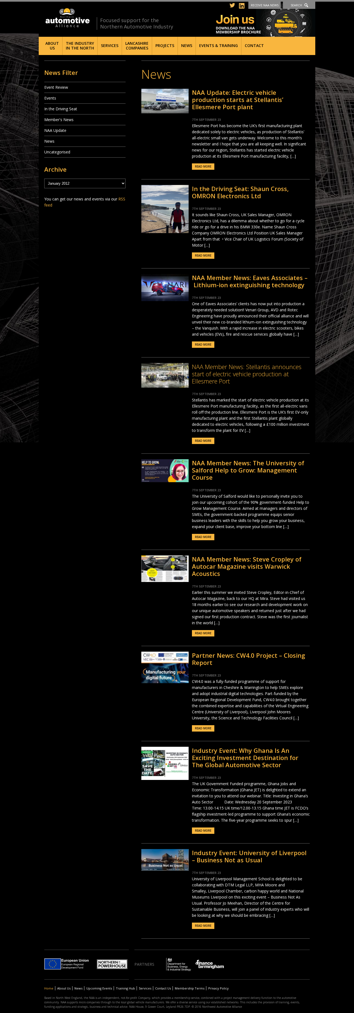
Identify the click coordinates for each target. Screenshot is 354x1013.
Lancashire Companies (137, 46)
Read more (203, 166)
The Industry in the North (80, 46)
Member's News (59, 119)
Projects (164, 45)
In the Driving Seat (60, 108)
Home (48, 988)
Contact (254, 45)
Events (50, 98)
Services (109, 45)
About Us (52, 46)
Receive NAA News (264, 5)
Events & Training (218, 45)
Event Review (56, 87)
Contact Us (163, 988)
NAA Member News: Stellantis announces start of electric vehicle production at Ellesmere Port (246, 373)
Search (296, 5)
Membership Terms (189, 988)
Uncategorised (57, 152)
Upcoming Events (99, 988)
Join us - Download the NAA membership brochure (265, 20)
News (186, 45)
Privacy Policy (218, 988)
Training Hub (125, 988)
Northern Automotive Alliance (67, 18)
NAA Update (55, 130)
